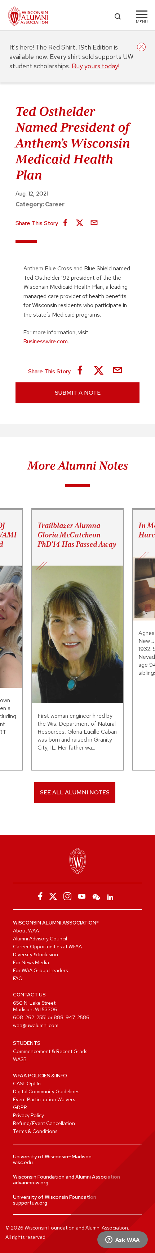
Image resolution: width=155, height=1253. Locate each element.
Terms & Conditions (35, 1131)
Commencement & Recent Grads (50, 1051)
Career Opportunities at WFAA (47, 946)
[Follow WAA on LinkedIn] (110, 896)
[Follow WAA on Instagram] (67, 896)
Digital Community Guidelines (46, 1091)
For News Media (31, 962)
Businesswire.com (45, 341)
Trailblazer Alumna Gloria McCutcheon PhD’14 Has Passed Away (76, 535)
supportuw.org (30, 1203)
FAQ (18, 978)
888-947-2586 (71, 1017)
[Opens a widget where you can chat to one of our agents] (122, 1240)
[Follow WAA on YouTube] (82, 896)
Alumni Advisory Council (40, 938)
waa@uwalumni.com (35, 1025)
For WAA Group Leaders (40, 970)
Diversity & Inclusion (35, 954)
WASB (20, 1059)
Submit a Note (78, 392)
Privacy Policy (28, 1115)
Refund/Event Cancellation (44, 1123)
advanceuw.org (30, 1182)
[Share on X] (79, 223)
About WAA (26, 930)
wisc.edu (23, 1162)
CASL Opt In (27, 1083)
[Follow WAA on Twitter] (53, 896)
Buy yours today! (95, 66)
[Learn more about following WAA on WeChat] (96, 896)
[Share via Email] (94, 223)
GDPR (20, 1107)
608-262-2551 (29, 1017)
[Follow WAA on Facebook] (38, 896)
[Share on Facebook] (65, 223)
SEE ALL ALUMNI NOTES (75, 792)
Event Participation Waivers (44, 1099)
